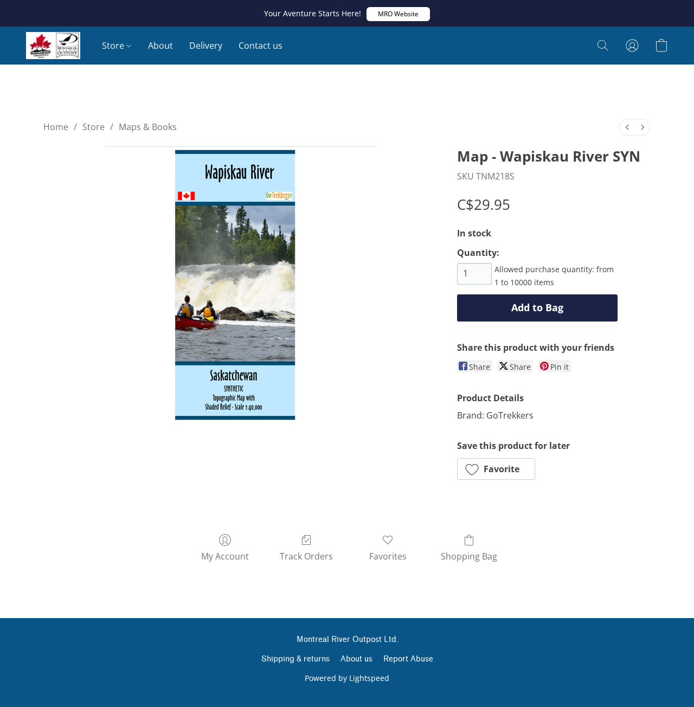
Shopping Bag (469, 556)
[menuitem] (627, 127)
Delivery (205, 46)
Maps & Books (148, 127)
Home (55, 127)
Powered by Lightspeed (347, 678)
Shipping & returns (295, 659)
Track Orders (306, 556)
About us (356, 659)
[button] (398, 14)
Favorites (388, 556)
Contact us (260, 46)
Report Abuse (408, 659)
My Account (225, 556)
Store (114, 46)
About (160, 46)
